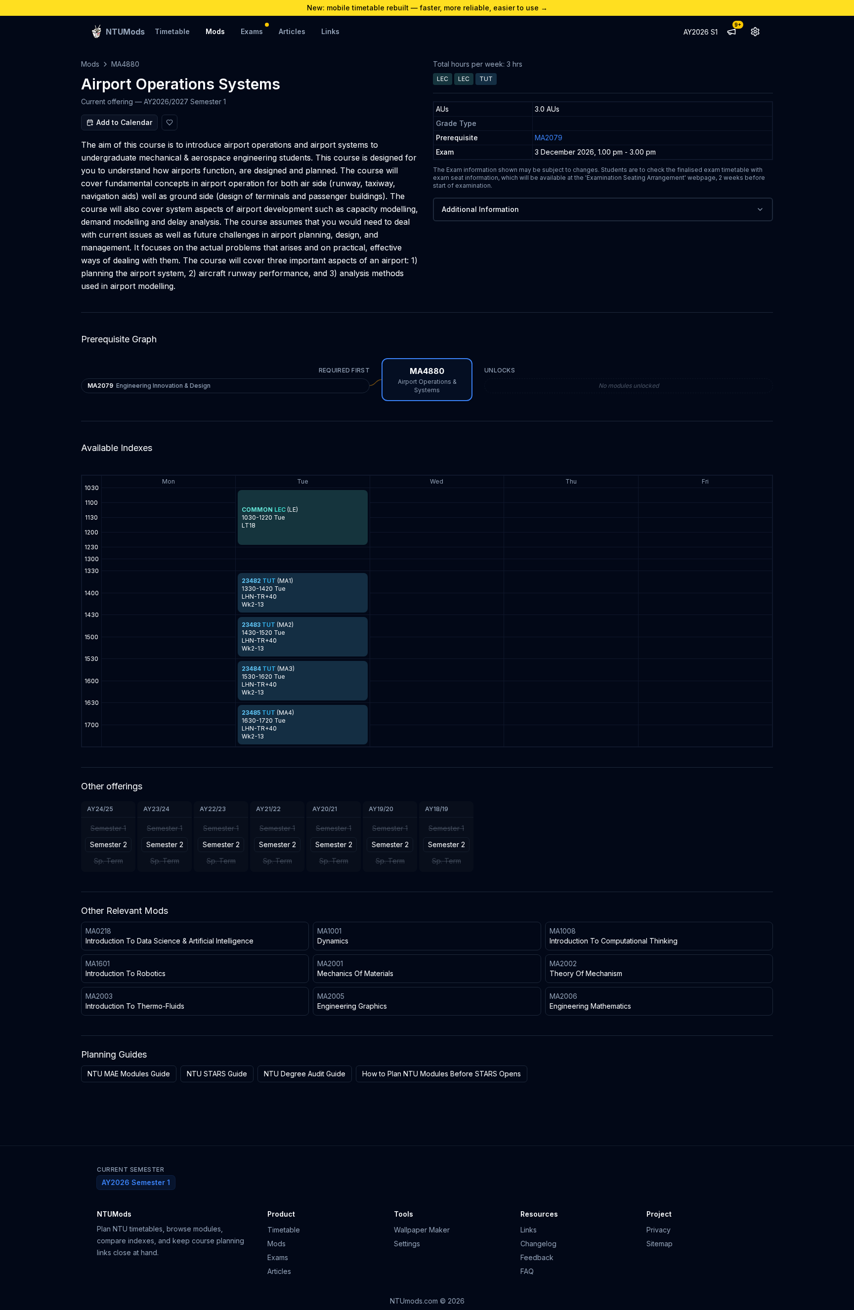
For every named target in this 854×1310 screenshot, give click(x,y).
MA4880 (125, 64)
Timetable (172, 31)
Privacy (658, 1230)
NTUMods (114, 1214)
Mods (215, 31)
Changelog (538, 1243)
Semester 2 (108, 844)
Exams (252, 31)
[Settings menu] (755, 32)
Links (330, 31)
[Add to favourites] (169, 122)
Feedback (537, 1257)
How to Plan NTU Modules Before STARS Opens (441, 1073)
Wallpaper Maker (422, 1230)
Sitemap (659, 1243)
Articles (292, 31)
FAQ (527, 1271)
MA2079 (548, 137)
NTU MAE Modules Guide (128, 1073)
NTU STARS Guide (217, 1073)
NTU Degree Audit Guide (304, 1073)
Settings (407, 1243)
